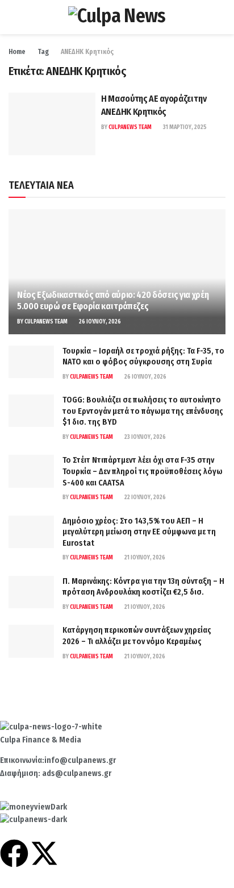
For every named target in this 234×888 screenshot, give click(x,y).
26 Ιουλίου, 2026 (99, 321)
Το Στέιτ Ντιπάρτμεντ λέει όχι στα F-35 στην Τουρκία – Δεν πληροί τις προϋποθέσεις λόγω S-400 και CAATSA (142, 471)
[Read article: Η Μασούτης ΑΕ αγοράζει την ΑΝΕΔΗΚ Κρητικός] (52, 124)
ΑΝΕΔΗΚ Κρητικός (87, 52)
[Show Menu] (13, 17)
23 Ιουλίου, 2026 (144, 437)
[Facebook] (14, 853)
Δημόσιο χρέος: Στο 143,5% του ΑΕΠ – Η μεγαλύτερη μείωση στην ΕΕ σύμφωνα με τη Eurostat (139, 532)
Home (17, 52)
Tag (43, 52)
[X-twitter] (44, 853)
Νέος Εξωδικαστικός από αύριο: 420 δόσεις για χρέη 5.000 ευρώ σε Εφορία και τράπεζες (112, 300)
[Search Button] (220, 17)
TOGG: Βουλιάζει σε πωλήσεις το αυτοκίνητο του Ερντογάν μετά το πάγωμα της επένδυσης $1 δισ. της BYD (142, 411)
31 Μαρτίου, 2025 (184, 127)
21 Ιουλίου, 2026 (144, 557)
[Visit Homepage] (116, 17)
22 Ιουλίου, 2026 (144, 497)
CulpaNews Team (130, 127)
